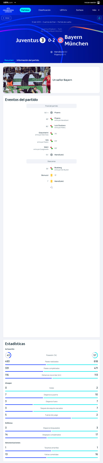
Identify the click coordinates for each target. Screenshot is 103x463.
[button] (95, 10)
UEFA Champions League (8, 10)
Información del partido (28, 60)
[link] (25, 10)
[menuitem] (27, 10)
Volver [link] (7, 18)
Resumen (9, 60)
